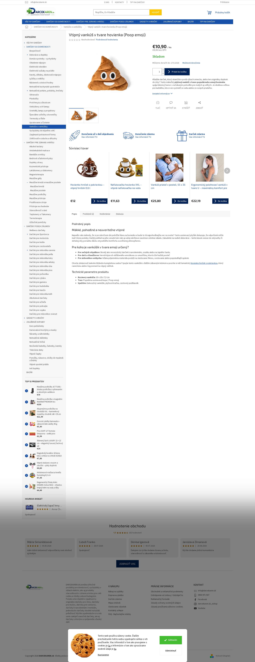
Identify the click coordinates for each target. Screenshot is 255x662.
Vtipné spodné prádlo (39, 364)
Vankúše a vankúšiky (38, 126)
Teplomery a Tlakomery (40, 214)
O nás (106, 2)
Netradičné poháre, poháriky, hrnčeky (46, 90)
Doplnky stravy (36, 162)
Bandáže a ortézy (37, 154)
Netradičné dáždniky (38, 338)
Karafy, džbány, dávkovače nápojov (45, 74)
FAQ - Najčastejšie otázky (119, 614)
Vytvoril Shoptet (223, 655)
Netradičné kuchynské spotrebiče (44, 86)
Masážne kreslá (37, 186)
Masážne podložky (37, 194)
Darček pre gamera (38, 282)
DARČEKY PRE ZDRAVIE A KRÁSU (40, 142)
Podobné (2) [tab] (88, 214)
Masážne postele (38, 190)
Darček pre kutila (37, 242)
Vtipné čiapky (35, 353)
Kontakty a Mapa (115, 610)
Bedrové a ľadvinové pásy (41, 158)
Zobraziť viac (127, 563)
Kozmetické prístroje (38, 166)
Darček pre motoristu (39, 238)
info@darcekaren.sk (207, 590)
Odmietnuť (170, 650)
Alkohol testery (36, 146)
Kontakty (119, 2)
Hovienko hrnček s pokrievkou (204, 263)
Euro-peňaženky (36, 326)
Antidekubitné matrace (39, 150)
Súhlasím (172, 640)
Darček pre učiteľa (37, 302)
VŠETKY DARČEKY (34, 42)
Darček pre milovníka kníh (40, 294)
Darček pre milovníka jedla (41, 254)
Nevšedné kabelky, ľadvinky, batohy (45, 346)
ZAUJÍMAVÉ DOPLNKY (35, 322)
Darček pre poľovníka (39, 274)
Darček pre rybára (37, 278)
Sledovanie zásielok (117, 606)
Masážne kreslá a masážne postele (45, 182)
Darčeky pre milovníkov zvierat (43, 314)
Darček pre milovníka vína (40, 266)
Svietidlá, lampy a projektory (42, 110)
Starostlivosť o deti (38, 210)
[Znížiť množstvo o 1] (163, 73)
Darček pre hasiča (37, 290)
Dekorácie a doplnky (38, 54)
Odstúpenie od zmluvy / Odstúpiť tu (167, 595)
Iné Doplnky (34, 368)
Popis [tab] (74, 214)
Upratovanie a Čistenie (39, 122)
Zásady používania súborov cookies (167, 606)
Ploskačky (34, 98)
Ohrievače (34, 94)
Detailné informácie (161, 93)
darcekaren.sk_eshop (207, 603)
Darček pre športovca (39, 234)
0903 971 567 (203, 595)
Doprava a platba (115, 595)
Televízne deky (36, 350)
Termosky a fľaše (37, 118)
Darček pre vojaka (37, 310)
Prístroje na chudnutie (39, 206)
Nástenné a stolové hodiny (41, 82)
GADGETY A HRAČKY (35, 318)
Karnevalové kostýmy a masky (43, 330)
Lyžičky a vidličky (37, 78)
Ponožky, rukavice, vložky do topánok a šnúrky (46, 359)
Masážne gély (35, 178)
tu (109, 645)
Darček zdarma (115, 599)
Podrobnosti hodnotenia (107, 39)
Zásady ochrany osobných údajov (166, 603)
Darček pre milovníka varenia (42, 250)
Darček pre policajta (38, 306)
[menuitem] (32, 21)
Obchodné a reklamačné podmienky (167, 591)
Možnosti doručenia (191, 63)
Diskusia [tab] (119, 214)
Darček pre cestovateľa (40, 246)
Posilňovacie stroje (38, 202)
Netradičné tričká (37, 342)
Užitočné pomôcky (37, 222)
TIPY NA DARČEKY (137, 2)
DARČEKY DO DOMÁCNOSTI (38, 46)
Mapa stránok (114, 603)
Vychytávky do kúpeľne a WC (42, 130)
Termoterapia (35, 218)
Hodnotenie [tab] (105, 214)
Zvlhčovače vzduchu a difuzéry (43, 138)
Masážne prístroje (37, 198)
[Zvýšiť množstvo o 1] (163, 70)
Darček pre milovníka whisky (42, 262)
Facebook (202, 599)
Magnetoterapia (36, 174)
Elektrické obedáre (38, 66)
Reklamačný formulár (160, 599)
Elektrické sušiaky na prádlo (41, 70)
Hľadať (155, 12)
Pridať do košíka (179, 71)
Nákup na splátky (115, 591)
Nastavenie (103, 655)
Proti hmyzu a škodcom (39, 102)
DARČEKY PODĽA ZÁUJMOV (38, 226)
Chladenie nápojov (37, 62)
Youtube (201, 608)
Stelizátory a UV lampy (39, 106)
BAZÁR (29, 372)
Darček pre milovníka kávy (41, 258)
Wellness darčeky (37, 230)
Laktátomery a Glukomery (40, 170)
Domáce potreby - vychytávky (42, 58)
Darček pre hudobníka (39, 286)
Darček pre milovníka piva (40, 270)
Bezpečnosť (34, 50)
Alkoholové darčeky (38, 298)
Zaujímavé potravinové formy (42, 134)
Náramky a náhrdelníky (39, 333)
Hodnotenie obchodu (127, 525)
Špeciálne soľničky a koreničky (43, 114)
